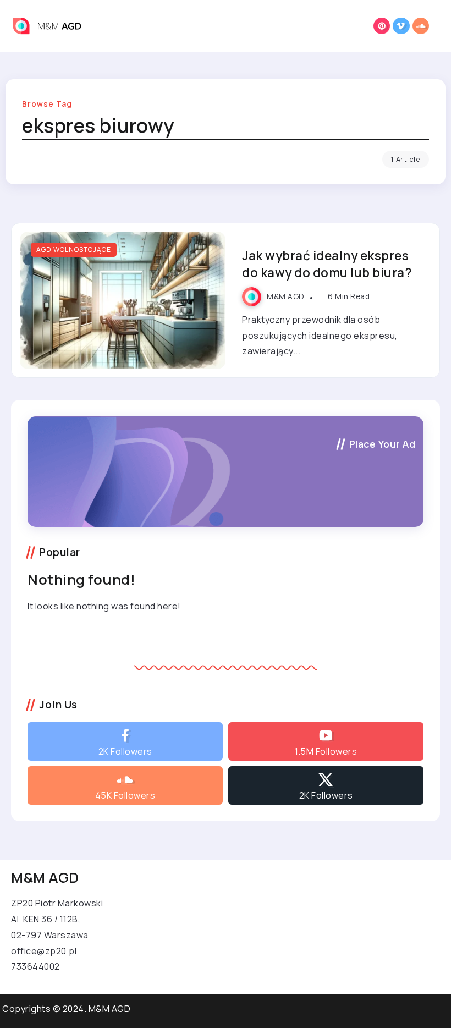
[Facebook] (125, 741)
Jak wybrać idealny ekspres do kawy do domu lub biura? (327, 264)
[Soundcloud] (421, 26)
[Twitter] (326, 785)
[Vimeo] (401, 26)
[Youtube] (326, 741)
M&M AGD (286, 296)
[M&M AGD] (52, 25)
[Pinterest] (382, 26)
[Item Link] (123, 300)
